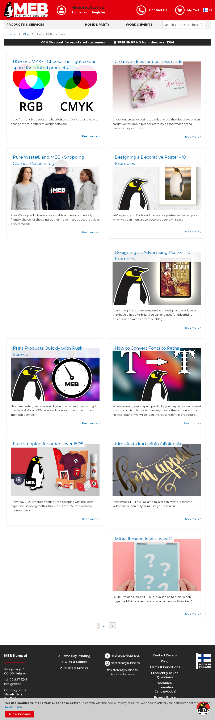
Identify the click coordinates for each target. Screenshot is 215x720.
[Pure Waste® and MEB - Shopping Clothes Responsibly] (55, 208)
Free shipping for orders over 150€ (48, 443)
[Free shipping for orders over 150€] (55, 495)
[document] (108, 709)
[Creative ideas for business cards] (157, 113)
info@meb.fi (13, 684)
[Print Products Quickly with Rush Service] (55, 399)
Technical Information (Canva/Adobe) (164, 687)
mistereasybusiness (125, 655)
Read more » (91, 136)
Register (98, 12)
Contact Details (165, 655)
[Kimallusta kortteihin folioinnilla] (157, 495)
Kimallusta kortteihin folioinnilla (148, 443)
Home (12, 34)
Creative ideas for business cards (148, 61)
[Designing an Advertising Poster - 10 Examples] (157, 304)
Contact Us (158, 10)
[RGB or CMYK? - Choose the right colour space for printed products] (55, 113)
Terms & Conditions (164, 667)
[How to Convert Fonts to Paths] (157, 399)
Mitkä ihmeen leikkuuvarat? (144, 538)
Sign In (76, 12)
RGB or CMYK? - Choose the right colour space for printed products (54, 64)
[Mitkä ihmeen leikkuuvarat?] (157, 590)
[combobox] (183, 24)
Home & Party (97, 24)
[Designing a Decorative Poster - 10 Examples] (157, 208)
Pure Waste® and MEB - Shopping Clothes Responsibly (48, 160)
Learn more (13, 706)
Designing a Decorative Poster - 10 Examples (150, 160)
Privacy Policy (165, 697)
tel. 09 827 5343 (16, 680)
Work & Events (139, 24)
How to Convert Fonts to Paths (147, 348)
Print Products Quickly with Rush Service (48, 351)
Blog (26, 34)
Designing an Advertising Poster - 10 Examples (152, 255)
